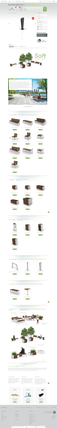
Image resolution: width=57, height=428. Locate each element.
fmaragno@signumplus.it (42, 34)
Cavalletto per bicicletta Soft (41, 361)
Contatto (23, 1)
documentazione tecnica (16, 46)
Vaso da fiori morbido (33, 362)
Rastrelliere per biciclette (25, 407)
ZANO (4, 1)
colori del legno (40, 26)
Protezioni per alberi (43, 407)
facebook (51, 419)
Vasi (31, 407)
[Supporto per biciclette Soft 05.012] (25, 10)
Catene (51, 407)
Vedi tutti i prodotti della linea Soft (27, 106)
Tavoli (35, 407)
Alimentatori (47, 407)
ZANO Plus (16, 411)
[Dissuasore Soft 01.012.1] (21, 10)
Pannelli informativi (45, 407)
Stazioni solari (29, 407)
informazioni (31, 411)
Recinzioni (41, 407)
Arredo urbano (3, 411)
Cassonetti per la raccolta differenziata (19, 407)
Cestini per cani (21, 407)
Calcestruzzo (16, 419)
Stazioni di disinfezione (55, 407)
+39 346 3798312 (31, 426)
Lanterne (49, 407)
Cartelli (53, 407)
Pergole (39, 407)
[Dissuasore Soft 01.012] (17, 10)
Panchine (15, 407)
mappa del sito (54, 417)
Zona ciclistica (27, 407)
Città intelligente (18, 1)
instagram (52, 419)
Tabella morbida (23, 312)
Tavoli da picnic (37, 407)
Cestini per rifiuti (17, 407)
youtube (54, 419)
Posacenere (33, 407)
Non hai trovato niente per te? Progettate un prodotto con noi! (44, 8)
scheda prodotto (24, 46)
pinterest (53, 419)
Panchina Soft (14, 312)
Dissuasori (23, 407)
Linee (13, 1)
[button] (9, 23)
